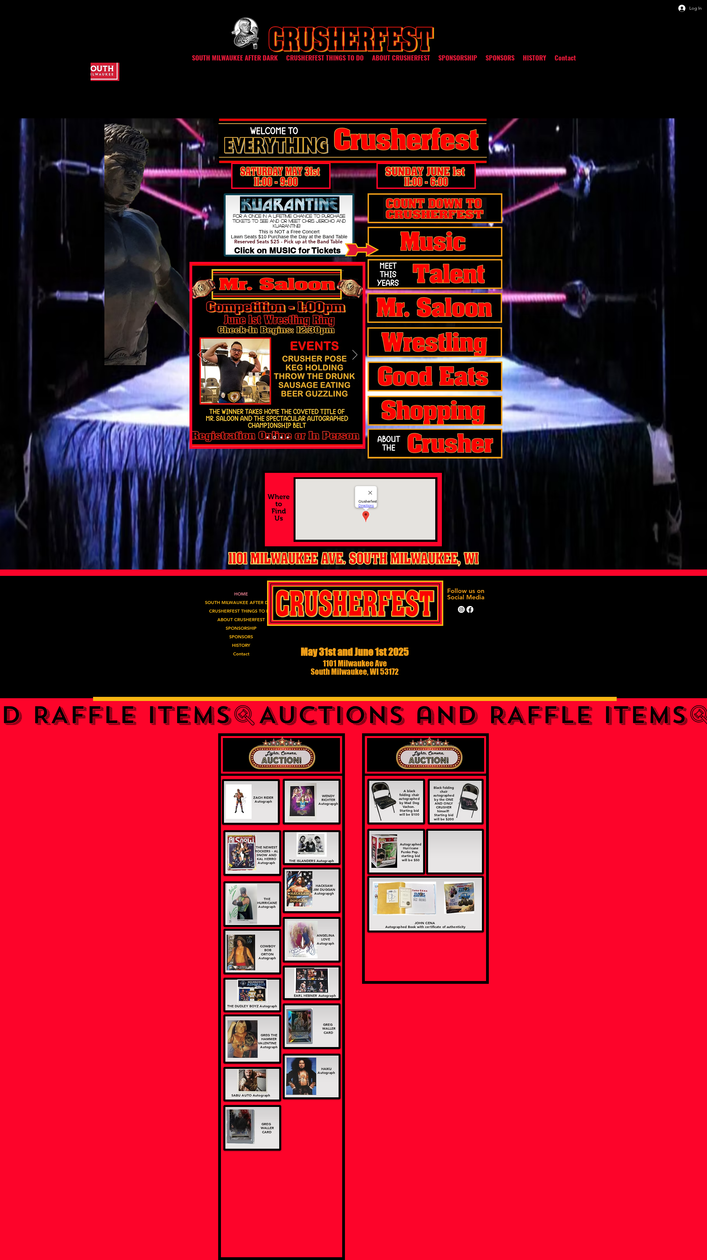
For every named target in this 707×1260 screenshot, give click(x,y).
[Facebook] (469, 609)
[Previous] (199, 355)
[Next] (354, 355)
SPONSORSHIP (241, 628)
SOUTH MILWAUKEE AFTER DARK (241, 602)
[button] (325, 57)
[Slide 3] (274, 438)
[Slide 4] (288, 438)
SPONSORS (241, 636)
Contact (241, 654)
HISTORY (241, 645)
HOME (241, 594)
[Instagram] (461, 609)
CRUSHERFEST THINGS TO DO (241, 611)
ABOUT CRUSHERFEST (241, 619)
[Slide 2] (267, 438)
